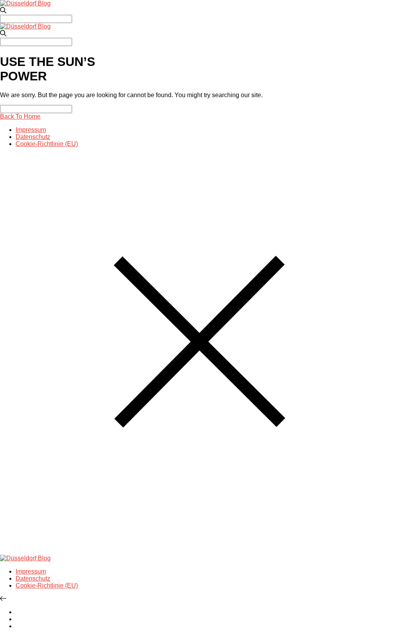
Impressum (31, 129)
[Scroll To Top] (3, 598)
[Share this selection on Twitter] (18, 612)
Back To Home (20, 116)
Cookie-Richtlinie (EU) (47, 143)
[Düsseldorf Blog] (25, 3)
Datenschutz (33, 136)
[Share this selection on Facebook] (18, 619)
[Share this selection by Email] (18, 626)
